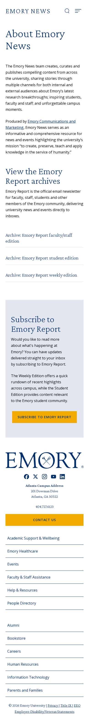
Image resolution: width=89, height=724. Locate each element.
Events (13, 564)
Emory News (27, 11)
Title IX (66, 705)
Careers (14, 651)
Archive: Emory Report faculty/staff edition (38, 238)
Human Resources (23, 664)
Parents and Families (25, 690)
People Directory (21, 603)
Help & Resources (22, 590)
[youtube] (53, 476)
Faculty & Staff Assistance (28, 577)
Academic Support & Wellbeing (33, 538)
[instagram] (44, 476)
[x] (35, 476)
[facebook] (26, 476)
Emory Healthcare (22, 551)
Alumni (13, 625)
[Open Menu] (78, 10)
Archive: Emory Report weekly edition (41, 275)
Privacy (53, 705)
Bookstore (16, 638)
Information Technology (28, 677)
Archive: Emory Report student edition (42, 258)
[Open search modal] (67, 10)
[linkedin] (62, 476)
